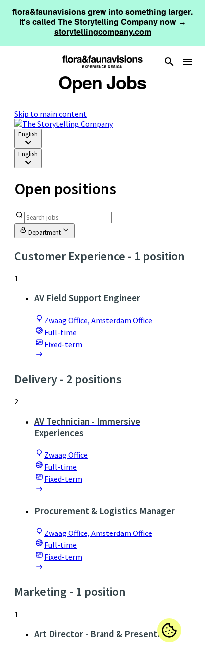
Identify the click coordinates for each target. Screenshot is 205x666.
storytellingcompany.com (102, 32)
